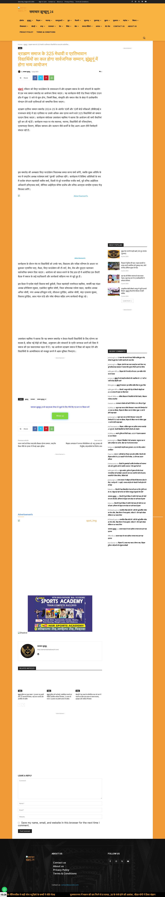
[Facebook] (132, 1)
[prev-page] (19, 704)
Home (20, 44)
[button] (144, 38)
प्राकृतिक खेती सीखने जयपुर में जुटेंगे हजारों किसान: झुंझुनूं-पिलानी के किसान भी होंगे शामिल (134, 291)
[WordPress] (38, 654)
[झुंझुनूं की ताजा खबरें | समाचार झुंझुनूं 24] (32, 862)
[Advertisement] (60, 152)
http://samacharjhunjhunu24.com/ (48, 649)
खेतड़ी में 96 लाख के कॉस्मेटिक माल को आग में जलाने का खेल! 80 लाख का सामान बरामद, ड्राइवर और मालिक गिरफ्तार (88, 697)
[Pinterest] (46, 77)
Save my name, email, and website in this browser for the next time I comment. (59, 824)
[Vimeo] (142, 1)
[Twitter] (139, 1)
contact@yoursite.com (70, 885)
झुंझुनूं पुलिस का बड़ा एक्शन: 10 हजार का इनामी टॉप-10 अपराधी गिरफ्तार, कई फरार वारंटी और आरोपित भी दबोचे (31, 697)
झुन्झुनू (25, 44)
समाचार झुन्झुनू (26, 71)
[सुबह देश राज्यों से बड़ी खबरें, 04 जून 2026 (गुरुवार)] (114, 254)
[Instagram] (135, 1)
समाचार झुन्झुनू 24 (41, 399)
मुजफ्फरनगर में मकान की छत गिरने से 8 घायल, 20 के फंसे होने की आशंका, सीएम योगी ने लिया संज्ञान (79, 894)
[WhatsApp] (51, 77)
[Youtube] (145, 1)
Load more (126, 301)
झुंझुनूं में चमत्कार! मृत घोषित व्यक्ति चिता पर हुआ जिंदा (131, 385)
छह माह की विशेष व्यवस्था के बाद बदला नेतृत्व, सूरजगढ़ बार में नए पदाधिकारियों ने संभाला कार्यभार (133, 278)
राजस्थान (33, 399)
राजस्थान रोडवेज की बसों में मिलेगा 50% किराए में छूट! (131, 403)
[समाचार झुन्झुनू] (19, 71)
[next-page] (23, 704)
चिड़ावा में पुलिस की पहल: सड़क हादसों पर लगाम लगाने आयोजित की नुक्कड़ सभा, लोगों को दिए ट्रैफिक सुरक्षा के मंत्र (133, 265)
